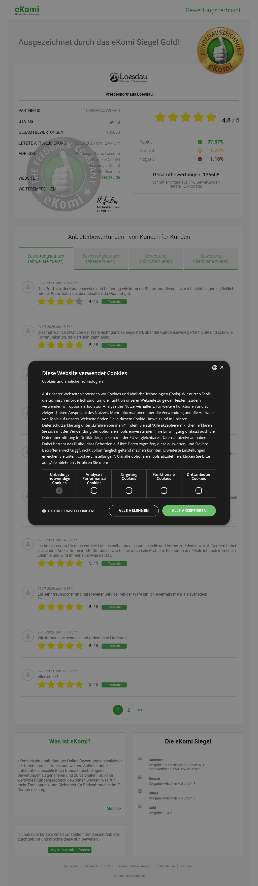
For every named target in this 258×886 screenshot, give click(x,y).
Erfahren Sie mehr (92, 462)
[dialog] (129, 443)
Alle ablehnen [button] (134, 510)
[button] (68, 511)
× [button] (221, 367)
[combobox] (214, 367)
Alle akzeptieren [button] (189, 510)
